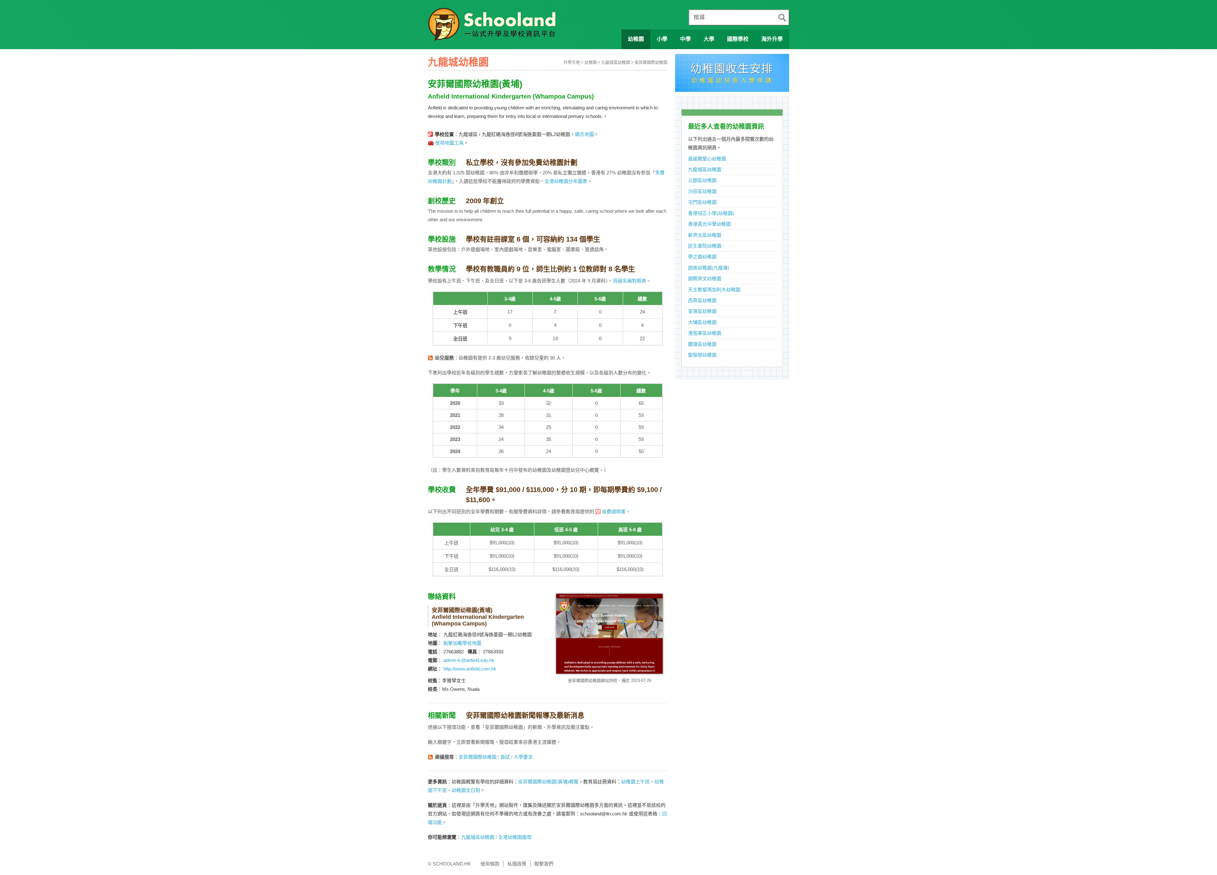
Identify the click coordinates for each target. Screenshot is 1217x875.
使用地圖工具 (449, 143)
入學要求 (523, 757)
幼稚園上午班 (635, 781)
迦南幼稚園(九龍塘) (708, 267)
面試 (505, 757)
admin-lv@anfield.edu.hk (468, 660)
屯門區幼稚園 (702, 202)
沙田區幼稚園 (702, 191)
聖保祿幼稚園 (702, 355)
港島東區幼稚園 (704, 333)
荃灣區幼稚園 (702, 311)
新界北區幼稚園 (704, 235)
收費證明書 (614, 511)
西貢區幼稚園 (702, 300)
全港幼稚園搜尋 (514, 837)
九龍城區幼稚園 (615, 62)
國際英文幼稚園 (704, 278)
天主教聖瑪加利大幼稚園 (714, 289)
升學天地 (571, 62)
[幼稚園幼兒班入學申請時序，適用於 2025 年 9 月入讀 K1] (732, 74)
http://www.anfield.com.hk (469, 668)
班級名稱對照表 (629, 280)
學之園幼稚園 (702, 256)
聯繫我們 (543, 863)
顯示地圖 (584, 134)
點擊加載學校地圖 (462, 643)
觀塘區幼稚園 (702, 344)
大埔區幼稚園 (702, 322)
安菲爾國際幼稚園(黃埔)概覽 (548, 781)
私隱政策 (516, 863)
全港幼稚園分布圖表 (565, 181)
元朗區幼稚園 (702, 180)
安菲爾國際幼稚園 (650, 62)
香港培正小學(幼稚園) (711, 213)
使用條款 (489, 863)
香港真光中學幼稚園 (709, 224)
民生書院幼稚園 (704, 246)
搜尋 (699, 17)
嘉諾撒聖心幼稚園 (707, 158)
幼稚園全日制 (466, 790)
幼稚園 (590, 62)
